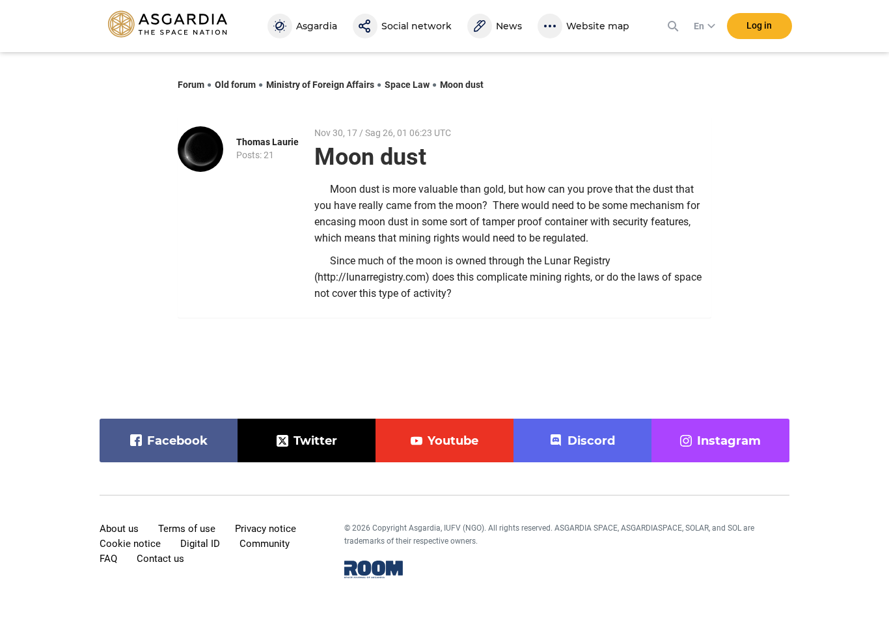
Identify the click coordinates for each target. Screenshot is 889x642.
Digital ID (200, 544)
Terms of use (186, 529)
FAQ (108, 559)
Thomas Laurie (267, 142)
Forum (191, 84)
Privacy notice (265, 529)
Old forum (235, 84)
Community (264, 544)
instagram (729, 441)
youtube (453, 441)
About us (119, 529)
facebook (177, 441)
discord (591, 441)
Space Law (407, 84)
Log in (759, 25)
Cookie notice (130, 544)
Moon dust (462, 84)
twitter (315, 441)
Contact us (160, 559)
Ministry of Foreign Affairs (320, 84)
